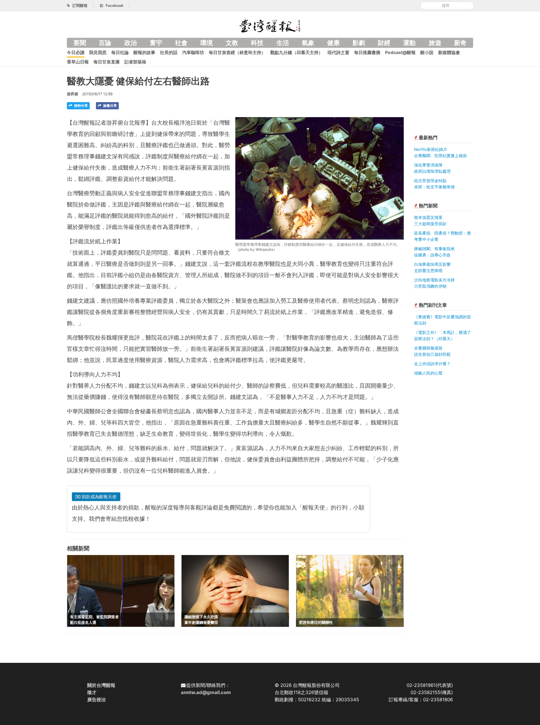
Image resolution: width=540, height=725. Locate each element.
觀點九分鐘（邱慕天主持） (296, 52)
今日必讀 (75, 52)
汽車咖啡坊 (193, 52)
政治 (130, 43)
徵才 (92, 692)
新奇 (460, 43)
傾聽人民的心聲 (428, 372)
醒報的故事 (144, 52)
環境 (206, 43)
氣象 (308, 43)
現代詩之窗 (338, 52)
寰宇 (156, 43)
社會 (181, 43)
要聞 (79, 43)
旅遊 (435, 43)
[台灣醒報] (270, 24)
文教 (232, 43)
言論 (105, 43)
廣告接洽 (96, 700)
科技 (257, 43)
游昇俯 (72, 94)
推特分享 (80, 105)
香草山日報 (78, 61)
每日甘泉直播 (106, 61)
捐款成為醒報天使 (98, 496)
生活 (283, 43)
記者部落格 (135, 61)
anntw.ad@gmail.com (206, 692)
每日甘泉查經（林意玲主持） (237, 52)
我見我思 (98, 52)
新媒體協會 (449, 52)
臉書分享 (109, 105)
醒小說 (426, 52)
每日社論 (120, 52)
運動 (409, 43)
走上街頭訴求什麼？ (432, 363)
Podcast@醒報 (400, 52)
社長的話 (169, 52)
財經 (384, 43)
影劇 (358, 43)
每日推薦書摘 (367, 52)
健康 (333, 43)
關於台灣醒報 (101, 685)
